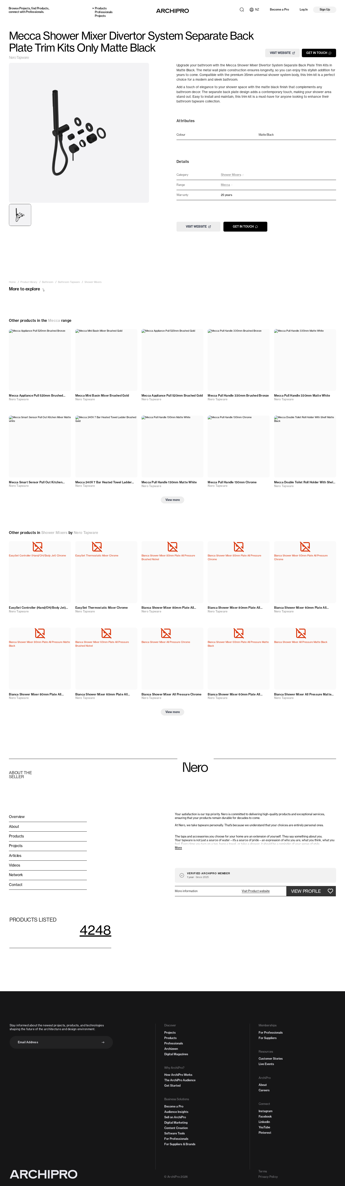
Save (63, 335)
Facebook (265, 1116)
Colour (180, 134)
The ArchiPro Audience (180, 1080)
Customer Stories (271, 1058)
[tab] (20, 215)
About (263, 1085)
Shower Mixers (54, 532)
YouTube (264, 1127)
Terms (262, 1171)
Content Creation (176, 1128)
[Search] (242, 10)
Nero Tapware (19, 58)
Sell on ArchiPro (175, 1117)
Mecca (54, 320)
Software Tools (174, 1133)
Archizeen (171, 1049)
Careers (264, 1090)
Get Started (172, 1085)
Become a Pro (279, 9)
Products (43, 8)
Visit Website (280, 53)
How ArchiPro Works (178, 1075)
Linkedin (264, 1122)
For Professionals (176, 1139)
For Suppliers (268, 1038)
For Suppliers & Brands (180, 1144)
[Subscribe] (103, 1042)
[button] (256, 891)
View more (172, 500)
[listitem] (12, 282)
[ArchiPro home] (172, 11)
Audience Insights (176, 1112)
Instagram (265, 1111)
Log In (304, 9)
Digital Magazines (176, 1054)
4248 (95, 930)
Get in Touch (316, 53)
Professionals (34, 12)
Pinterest (265, 1132)
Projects (24, 8)
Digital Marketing (176, 1122)
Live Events (266, 1064)
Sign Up (325, 9)
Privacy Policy (268, 1176)
